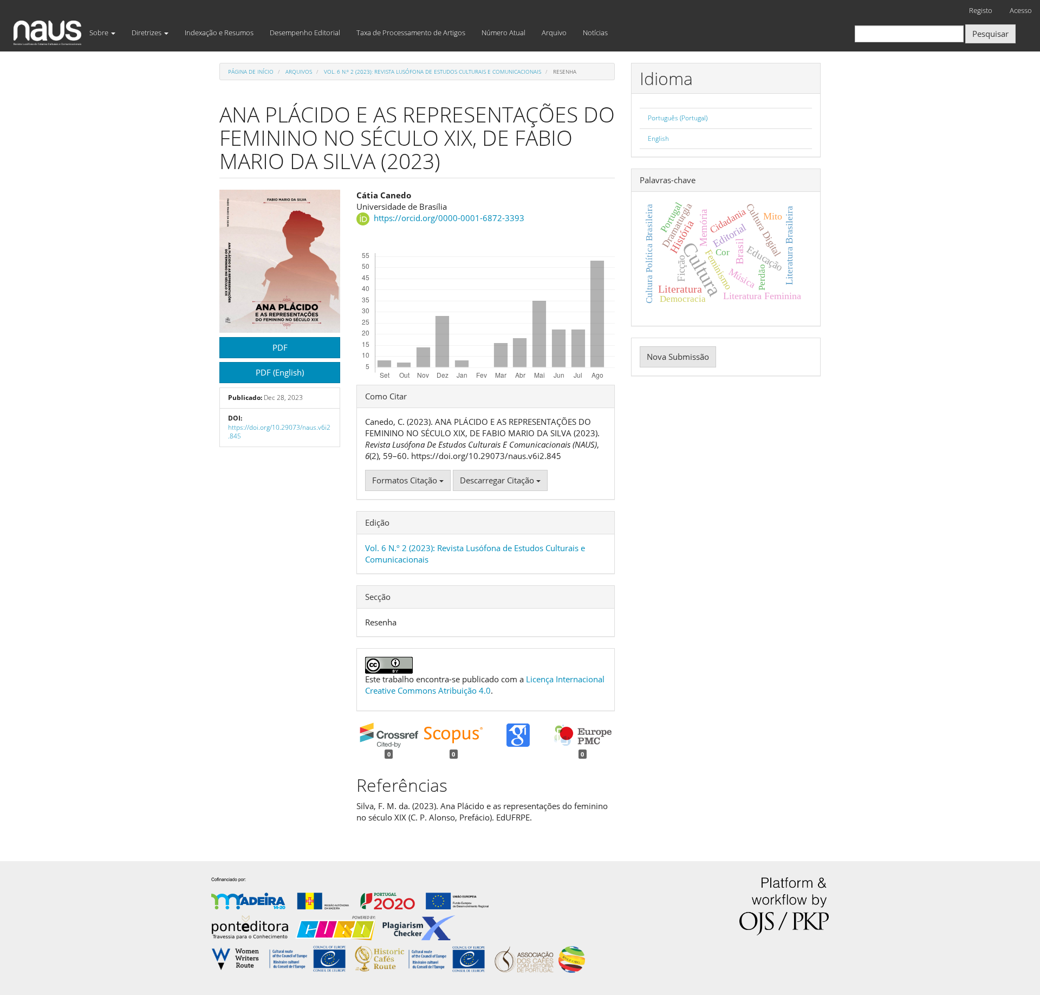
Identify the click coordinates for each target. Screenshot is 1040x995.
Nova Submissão (678, 356)
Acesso (1021, 10)
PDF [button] (280, 347)
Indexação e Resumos (219, 32)
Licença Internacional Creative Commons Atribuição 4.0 (484, 685)
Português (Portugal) (677, 117)
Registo (980, 10)
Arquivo (554, 32)
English (658, 138)
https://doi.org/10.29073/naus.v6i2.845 (279, 432)
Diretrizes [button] (147, 32)
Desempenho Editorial (305, 32)
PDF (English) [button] (280, 372)
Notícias (595, 32)
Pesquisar (990, 33)
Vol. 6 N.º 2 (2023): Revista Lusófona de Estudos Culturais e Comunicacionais (432, 71)
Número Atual (503, 32)
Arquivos (298, 71)
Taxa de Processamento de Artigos (410, 32)
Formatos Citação (405, 480)
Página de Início (251, 71)
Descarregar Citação (498, 480)
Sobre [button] (99, 32)
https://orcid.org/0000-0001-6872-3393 (449, 217)
